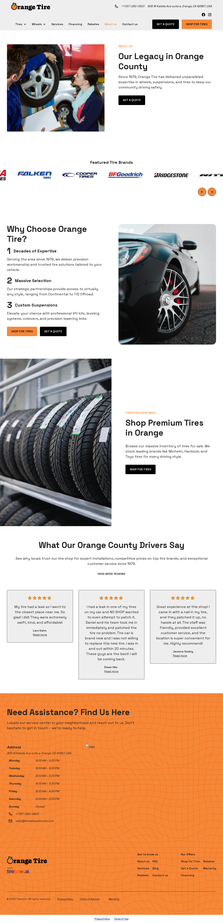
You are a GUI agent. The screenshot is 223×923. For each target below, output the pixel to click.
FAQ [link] (155, 861)
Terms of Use (121, 918)
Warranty (114, 898)
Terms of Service (89, 898)
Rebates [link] (93, 24)
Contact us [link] (130, 24)
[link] (203, 15)
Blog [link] (155, 868)
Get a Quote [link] (189, 868)
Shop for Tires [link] (190, 861)
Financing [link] (75, 24)
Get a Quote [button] (166, 24)
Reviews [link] (143, 875)
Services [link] (57, 24)
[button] (30, 6)
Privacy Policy (65, 898)
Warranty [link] (209, 868)
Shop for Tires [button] (196, 24)
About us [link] (111, 24)
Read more (40, 635)
